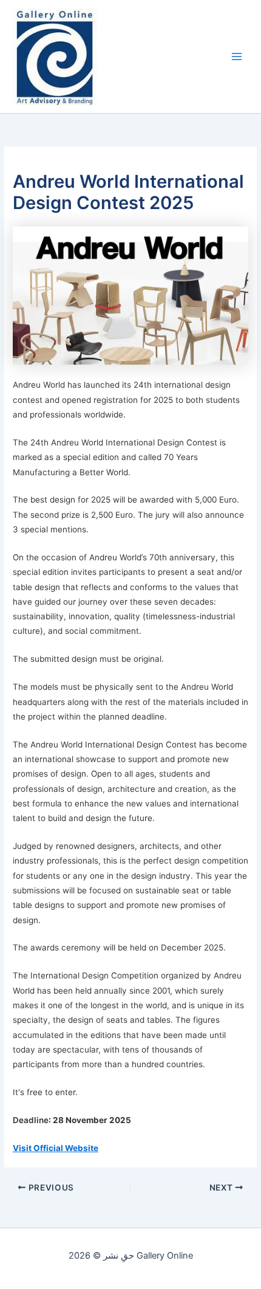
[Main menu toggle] (237, 56)
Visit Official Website (55, 1148)
